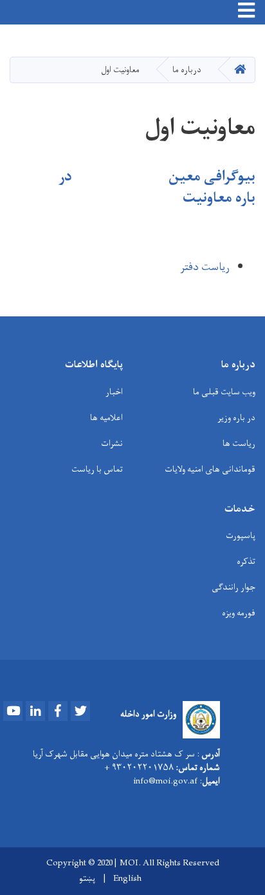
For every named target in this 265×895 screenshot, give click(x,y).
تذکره (246, 561)
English (127, 879)
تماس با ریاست (97, 469)
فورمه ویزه (238, 613)
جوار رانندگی (233, 587)
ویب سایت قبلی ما (224, 392)
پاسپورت (240, 536)
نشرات (112, 444)
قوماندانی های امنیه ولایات (210, 469)
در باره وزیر (236, 418)
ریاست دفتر (205, 267)
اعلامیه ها (106, 418)
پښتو (87, 879)
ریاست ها (239, 444)
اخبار (114, 392)
